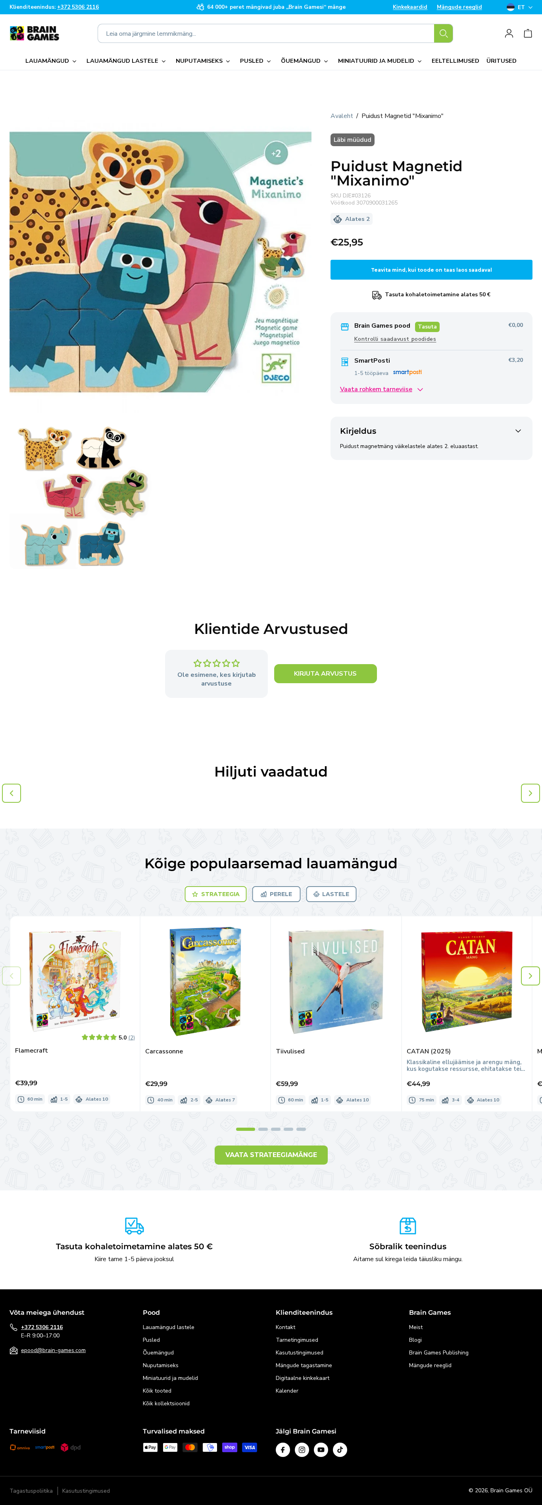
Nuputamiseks (161, 1365)
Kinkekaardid (410, 7)
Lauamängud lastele (168, 1327)
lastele (335, 894)
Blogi (415, 1340)
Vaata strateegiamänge (271, 1155)
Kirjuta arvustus (325, 674)
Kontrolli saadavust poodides (395, 339)
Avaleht (342, 116)
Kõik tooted (157, 1391)
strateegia (220, 894)
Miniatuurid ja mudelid (170, 1378)
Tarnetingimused (297, 1340)
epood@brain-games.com (53, 1350)
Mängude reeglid (459, 7)
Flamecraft (31, 1051)
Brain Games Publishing (439, 1352)
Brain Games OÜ (511, 1490)
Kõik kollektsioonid (166, 1403)
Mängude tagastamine (304, 1365)
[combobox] (275, 33)
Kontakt (285, 1327)
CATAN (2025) (429, 1051)
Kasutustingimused (299, 1352)
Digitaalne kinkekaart (302, 1378)
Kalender (287, 1391)
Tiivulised (290, 1051)
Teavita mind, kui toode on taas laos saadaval (431, 270)
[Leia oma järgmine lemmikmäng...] (443, 33)
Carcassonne (164, 1051)
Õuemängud (158, 1352)
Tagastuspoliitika (31, 1491)
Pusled (151, 1340)
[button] (52, 61)
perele (281, 894)
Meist (416, 1327)
